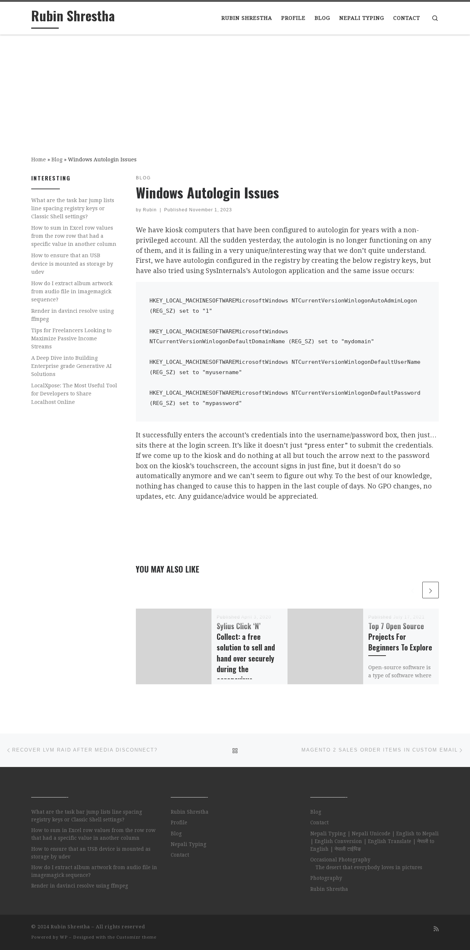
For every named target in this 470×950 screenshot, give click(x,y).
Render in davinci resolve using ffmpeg (72, 315)
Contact (180, 855)
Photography (326, 878)
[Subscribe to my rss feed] (436, 928)
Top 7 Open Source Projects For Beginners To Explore (400, 637)
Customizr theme (136, 937)
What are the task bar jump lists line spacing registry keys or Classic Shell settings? (72, 208)
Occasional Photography (340, 860)
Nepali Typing (188, 844)
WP (64, 937)
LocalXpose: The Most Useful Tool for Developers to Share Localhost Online (74, 394)
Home (38, 159)
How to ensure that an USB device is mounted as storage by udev (72, 263)
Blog (56, 159)
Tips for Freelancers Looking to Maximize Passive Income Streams (71, 338)
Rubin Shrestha (190, 812)
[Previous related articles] (412, 590)
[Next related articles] (430, 590)
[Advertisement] (235, 90)
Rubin (150, 209)
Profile (179, 822)
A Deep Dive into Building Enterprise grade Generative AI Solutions (71, 366)
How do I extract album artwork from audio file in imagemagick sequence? (72, 291)
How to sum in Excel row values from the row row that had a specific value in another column (73, 236)
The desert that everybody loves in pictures (368, 867)
